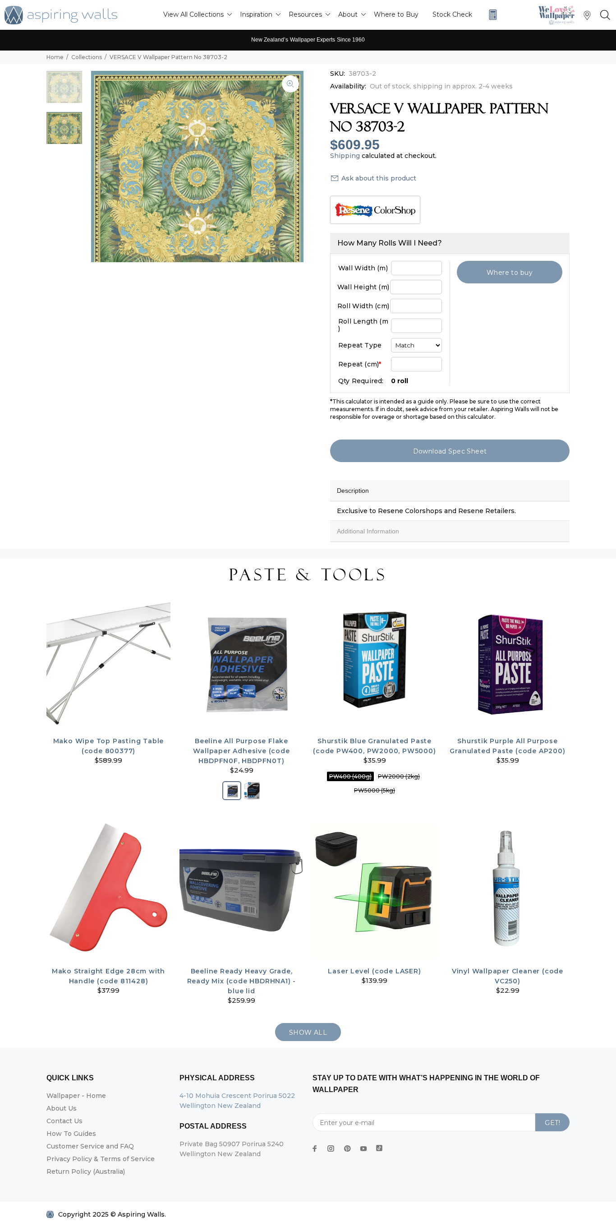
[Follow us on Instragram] (558, 14)
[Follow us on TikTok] (379, 1146)
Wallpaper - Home (76, 1096)
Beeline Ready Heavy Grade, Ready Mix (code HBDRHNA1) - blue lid (241, 981)
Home (55, 57)
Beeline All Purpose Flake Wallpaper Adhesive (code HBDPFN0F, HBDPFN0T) (241, 751)
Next (290, 166)
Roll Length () (363, 325)
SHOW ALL (308, 1032)
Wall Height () (363, 287)
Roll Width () (363, 306)
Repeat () (359, 364)
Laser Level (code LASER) (374, 971)
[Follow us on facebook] (315, 1148)
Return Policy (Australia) (85, 1171)
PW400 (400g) (350, 776)
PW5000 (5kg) (374, 790)
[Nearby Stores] (587, 17)
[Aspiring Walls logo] (61, 15)
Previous (104, 166)
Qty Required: (361, 380)
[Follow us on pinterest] (347, 1148)
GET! (552, 1123)
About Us (61, 1108)
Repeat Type (360, 345)
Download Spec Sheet (450, 451)
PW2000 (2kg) (399, 776)
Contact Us (64, 1121)
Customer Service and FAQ (90, 1146)
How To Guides (71, 1134)
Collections (86, 57)
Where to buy (510, 273)
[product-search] (603, 15)
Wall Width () (363, 268)
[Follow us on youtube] (363, 1148)
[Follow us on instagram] (331, 1148)
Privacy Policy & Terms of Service (100, 1159)
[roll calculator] (490, 14)
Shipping (345, 156)
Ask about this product (378, 178)
